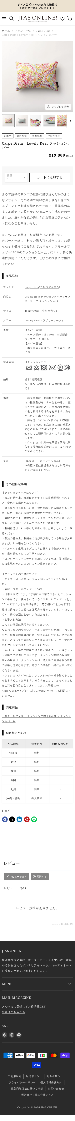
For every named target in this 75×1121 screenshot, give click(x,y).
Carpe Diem (43, 30)
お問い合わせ (56, 1088)
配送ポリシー (34, 1076)
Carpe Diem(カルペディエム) (42, 287)
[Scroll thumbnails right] (70, 121)
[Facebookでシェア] (5, 819)
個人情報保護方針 (51, 1082)
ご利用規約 (15, 1076)
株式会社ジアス (44, 1094)
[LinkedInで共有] (19, 819)
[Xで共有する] (12, 819)
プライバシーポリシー (22, 1082)
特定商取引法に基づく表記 (27, 1088)
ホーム (6, 30)
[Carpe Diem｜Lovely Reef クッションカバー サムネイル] (8, 120)
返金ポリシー (55, 1076)
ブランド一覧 (23, 30)
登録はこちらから (13, 1012)
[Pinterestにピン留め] (27, 819)
